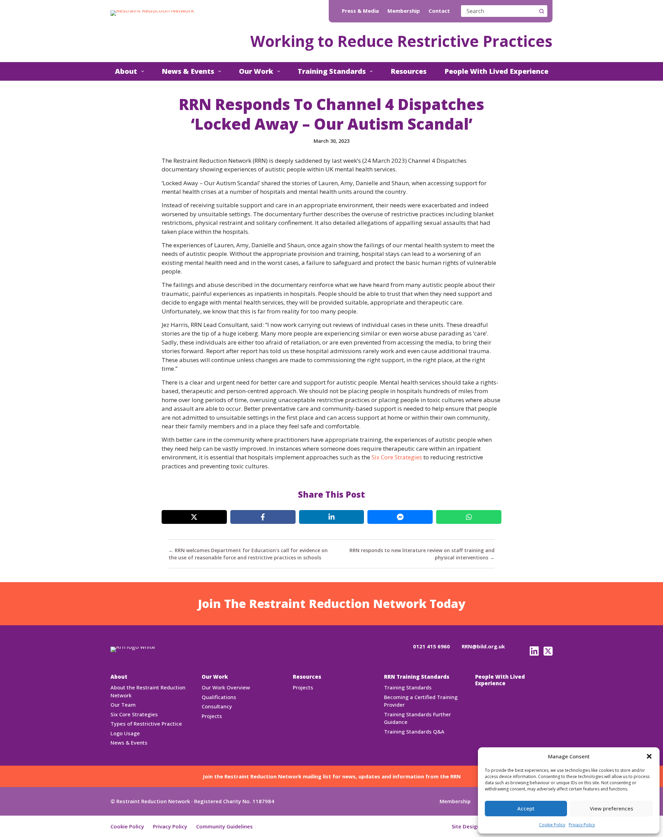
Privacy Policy (582, 825)
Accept (526, 808)
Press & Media (360, 11)
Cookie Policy (552, 825)
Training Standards (332, 71)
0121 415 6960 (431, 646)
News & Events (188, 71)
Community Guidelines (224, 826)
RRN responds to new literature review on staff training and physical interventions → (421, 554)
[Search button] (541, 11)
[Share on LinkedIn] (331, 517)
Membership (403, 11)
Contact (439, 11)
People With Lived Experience (496, 71)
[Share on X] (194, 517)
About (126, 71)
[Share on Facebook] (263, 517)
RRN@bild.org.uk (483, 646)
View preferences (611, 808)
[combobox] (498, 11)
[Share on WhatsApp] (468, 517)
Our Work (256, 71)
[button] (649, 756)
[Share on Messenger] (400, 517)
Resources (408, 71)
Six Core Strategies (397, 457)
